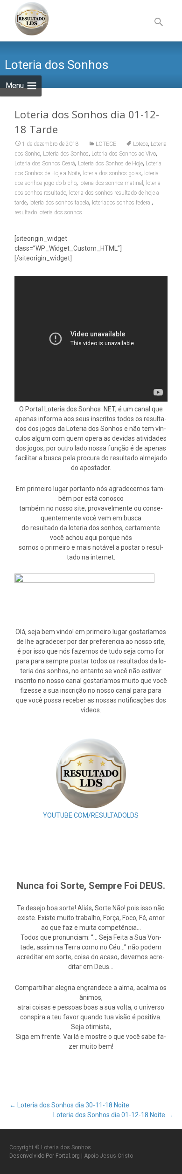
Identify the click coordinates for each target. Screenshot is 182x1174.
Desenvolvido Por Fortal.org (45, 1156)
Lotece (140, 144)
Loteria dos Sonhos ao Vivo (123, 153)
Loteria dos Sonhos (66, 153)
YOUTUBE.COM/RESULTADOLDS (91, 815)
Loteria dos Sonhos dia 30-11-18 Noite (69, 1105)
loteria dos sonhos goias (112, 173)
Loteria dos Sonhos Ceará (44, 163)
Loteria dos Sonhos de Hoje (110, 163)
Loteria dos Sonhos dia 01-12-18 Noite (113, 1115)
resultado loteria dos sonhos (48, 212)
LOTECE (106, 144)
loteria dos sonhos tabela (59, 202)
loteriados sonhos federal (122, 202)
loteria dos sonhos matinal (111, 183)
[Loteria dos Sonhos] (24, 18)
